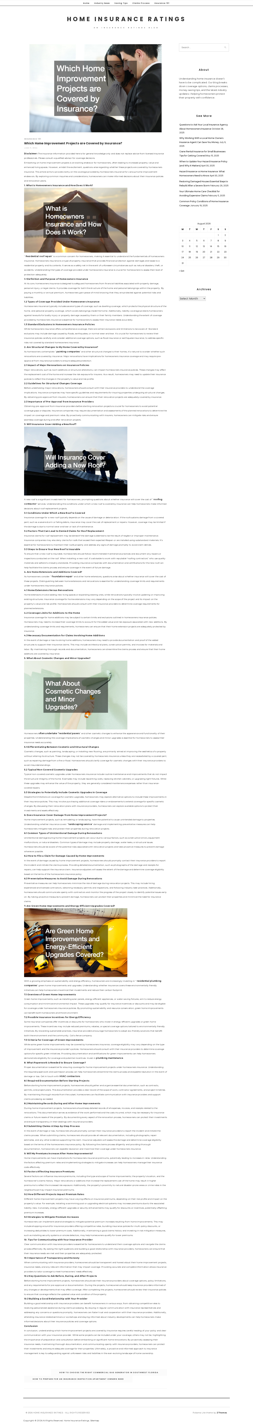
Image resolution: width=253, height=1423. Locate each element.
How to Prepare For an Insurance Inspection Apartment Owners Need (78, 1379)
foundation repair (62, 576)
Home (86, 3)
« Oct (181, 270)
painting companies (68, 351)
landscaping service (80, 824)
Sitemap (94, 1420)
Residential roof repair (39, 256)
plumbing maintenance (109, 1058)
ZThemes (222, 1412)
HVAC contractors (70, 1076)
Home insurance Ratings (126, 19)
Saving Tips (121, 3)
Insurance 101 (161, 3)
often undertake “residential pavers (59, 733)
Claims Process (141, 3)
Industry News (102, 3)
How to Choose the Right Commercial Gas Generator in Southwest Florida (108, 1372)
